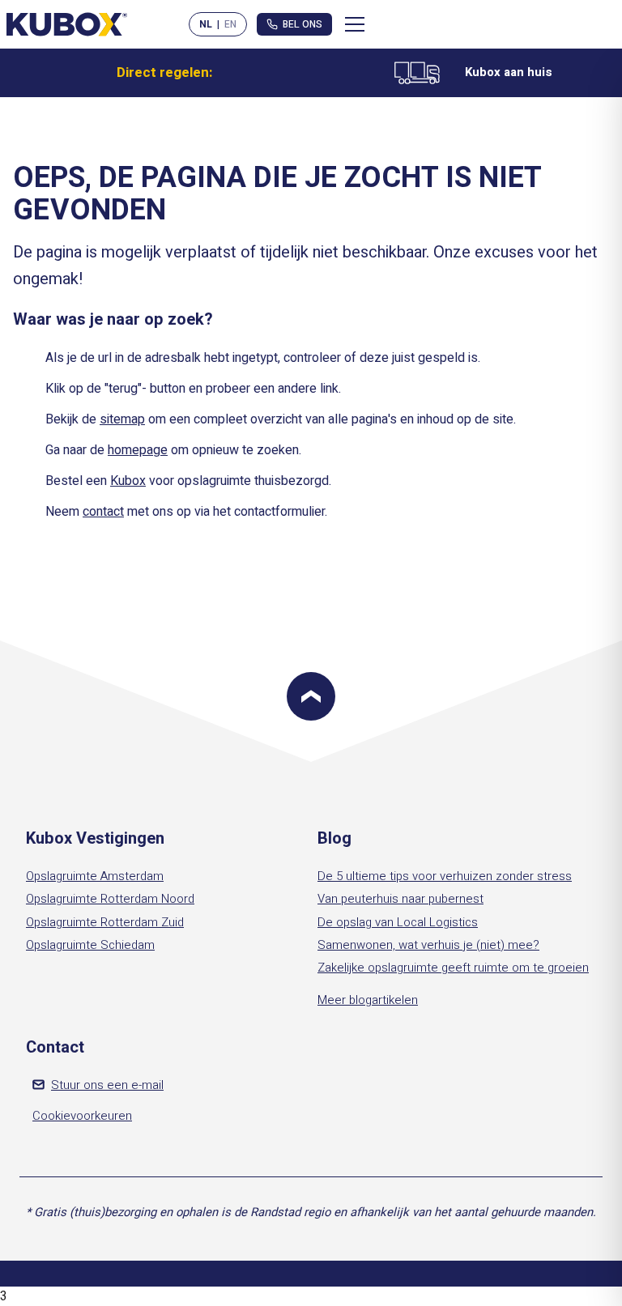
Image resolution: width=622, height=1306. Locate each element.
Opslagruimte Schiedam (90, 945)
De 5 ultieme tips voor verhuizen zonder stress (444, 876)
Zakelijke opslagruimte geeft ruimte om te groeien (453, 967)
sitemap (122, 419)
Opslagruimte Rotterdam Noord (110, 899)
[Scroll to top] (311, 696)
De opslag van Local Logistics (397, 922)
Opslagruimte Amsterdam (95, 876)
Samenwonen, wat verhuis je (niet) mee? (428, 945)
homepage (138, 450)
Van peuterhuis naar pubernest (400, 899)
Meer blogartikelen (367, 1000)
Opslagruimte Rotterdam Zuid (105, 922)
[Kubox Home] (67, 24)
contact (103, 511)
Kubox (128, 481)
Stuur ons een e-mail (107, 1085)
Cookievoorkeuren (82, 1116)
